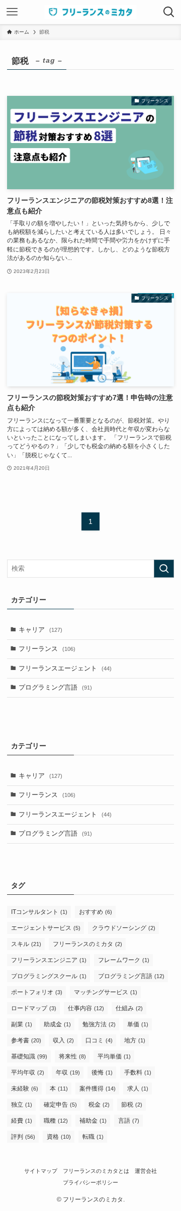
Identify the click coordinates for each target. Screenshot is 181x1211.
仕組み (129, 1008)
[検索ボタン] (169, 12)
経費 (21, 1120)
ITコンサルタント (39, 911)
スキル (26, 944)
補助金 (93, 1120)
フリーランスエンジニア (48, 960)
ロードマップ (33, 1008)
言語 (128, 1120)
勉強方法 (99, 1024)
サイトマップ (40, 1171)
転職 (93, 1136)
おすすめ (95, 911)
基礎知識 (29, 1056)
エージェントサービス (45, 927)
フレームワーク (123, 960)
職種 (56, 1120)
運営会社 (146, 1171)
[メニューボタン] (12, 12)
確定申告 (60, 1104)
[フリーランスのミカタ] (90, 12)
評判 (23, 1136)
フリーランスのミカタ (87, 944)
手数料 (137, 1072)
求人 (137, 1088)
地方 (134, 1040)
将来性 (72, 1056)
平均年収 (27, 1072)
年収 (68, 1072)
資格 (59, 1136)
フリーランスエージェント (65, 668)
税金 (99, 1104)
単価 (137, 1024)
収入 (63, 1040)
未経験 (24, 1088)
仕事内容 (86, 1008)
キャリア (40, 629)
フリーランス (47, 648)
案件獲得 (97, 1088)
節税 (131, 1104)
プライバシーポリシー (90, 1182)
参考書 (26, 1040)
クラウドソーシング (123, 927)
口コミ (99, 1040)
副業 (21, 1024)
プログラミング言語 (55, 687)
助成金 (57, 1024)
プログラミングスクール (48, 976)
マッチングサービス (105, 992)
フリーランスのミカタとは (96, 1171)
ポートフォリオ (36, 992)
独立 (21, 1104)
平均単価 (114, 1056)
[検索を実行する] (164, 569)
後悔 (102, 1072)
